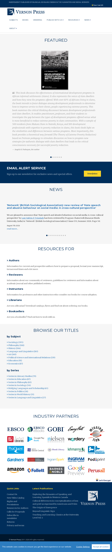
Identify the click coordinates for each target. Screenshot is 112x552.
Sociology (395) (15, 342)
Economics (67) (15, 363)
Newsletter (92, 173)
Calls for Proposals (16, 511)
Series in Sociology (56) (19, 385)
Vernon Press (16, 540)
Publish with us (54, 20)
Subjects (13, 20)
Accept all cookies (101, 547)
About (12, 28)
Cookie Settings (83, 547)
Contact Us (12, 494)
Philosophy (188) (16, 345)
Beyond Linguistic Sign (44, 511)
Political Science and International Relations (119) (31, 357)
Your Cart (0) (98, 5)
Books (25, 20)
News (86, 20)
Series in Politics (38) (18, 391)
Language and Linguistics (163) (23, 351)
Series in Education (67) (19, 379)
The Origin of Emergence (45, 507)
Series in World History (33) (21, 394)
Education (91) (15, 360)
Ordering (37, 20)
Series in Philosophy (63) (20, 382)
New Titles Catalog (15, 498)
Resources (73, 20)
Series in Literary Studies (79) (22, 376)
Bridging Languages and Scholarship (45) (28, 388)
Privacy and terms (15, 525)
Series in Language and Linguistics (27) (27, 397)
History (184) (14, 348)
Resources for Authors (17, 508)
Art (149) (12, 354)
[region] (56, 546)
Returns (10, 522)
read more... (12, 229)
